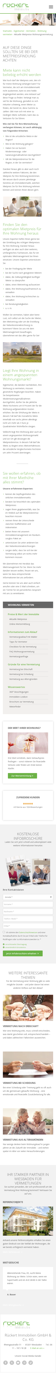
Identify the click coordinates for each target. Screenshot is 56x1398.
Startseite (7, 31)
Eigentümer (19, 31)
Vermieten (31, 31)
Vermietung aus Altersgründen (23, 1139)
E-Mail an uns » (37, 1348)
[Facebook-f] (5, 1363)
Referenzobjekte (13, 1202)
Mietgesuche (11, 1262)
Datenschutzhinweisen (28, 932)
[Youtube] (18, 1363)
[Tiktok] (30, 1363)
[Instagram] (24, 1363)
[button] (51, 6)
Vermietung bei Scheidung (19, 1083)
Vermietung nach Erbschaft (21, 1026)
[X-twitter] (12, 1363)
